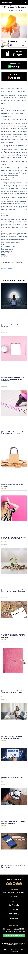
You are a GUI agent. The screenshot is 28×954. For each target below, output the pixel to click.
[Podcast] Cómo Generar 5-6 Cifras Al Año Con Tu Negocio (13, 822)
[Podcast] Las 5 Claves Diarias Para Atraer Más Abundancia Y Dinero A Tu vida (13, 692)
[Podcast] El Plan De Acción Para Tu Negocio (12, 778)
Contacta (14, 918)
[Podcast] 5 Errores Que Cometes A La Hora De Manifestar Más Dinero (13, 538)
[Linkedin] (7, 883)
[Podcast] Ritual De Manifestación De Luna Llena (13, 325)
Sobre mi (14, 909)
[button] (25, 2)
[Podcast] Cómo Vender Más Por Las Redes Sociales (13, 866)
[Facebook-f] (10, 883)
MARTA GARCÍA (6, 2)
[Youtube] (14, 883)
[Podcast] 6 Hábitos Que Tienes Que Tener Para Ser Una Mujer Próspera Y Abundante (13, 635)
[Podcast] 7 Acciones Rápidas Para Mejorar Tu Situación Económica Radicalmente (12, 379)
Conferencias (14, 914)
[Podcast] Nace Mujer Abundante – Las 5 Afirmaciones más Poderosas (13, 737)
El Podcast (14, 896)
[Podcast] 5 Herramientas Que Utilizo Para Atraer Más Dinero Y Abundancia (13, 590)
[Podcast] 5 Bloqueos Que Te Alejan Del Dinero (12, 485)
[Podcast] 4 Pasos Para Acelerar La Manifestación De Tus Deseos (12, 432)
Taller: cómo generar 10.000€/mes (14, 892)
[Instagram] (20, 883)
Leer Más (3, 328)
